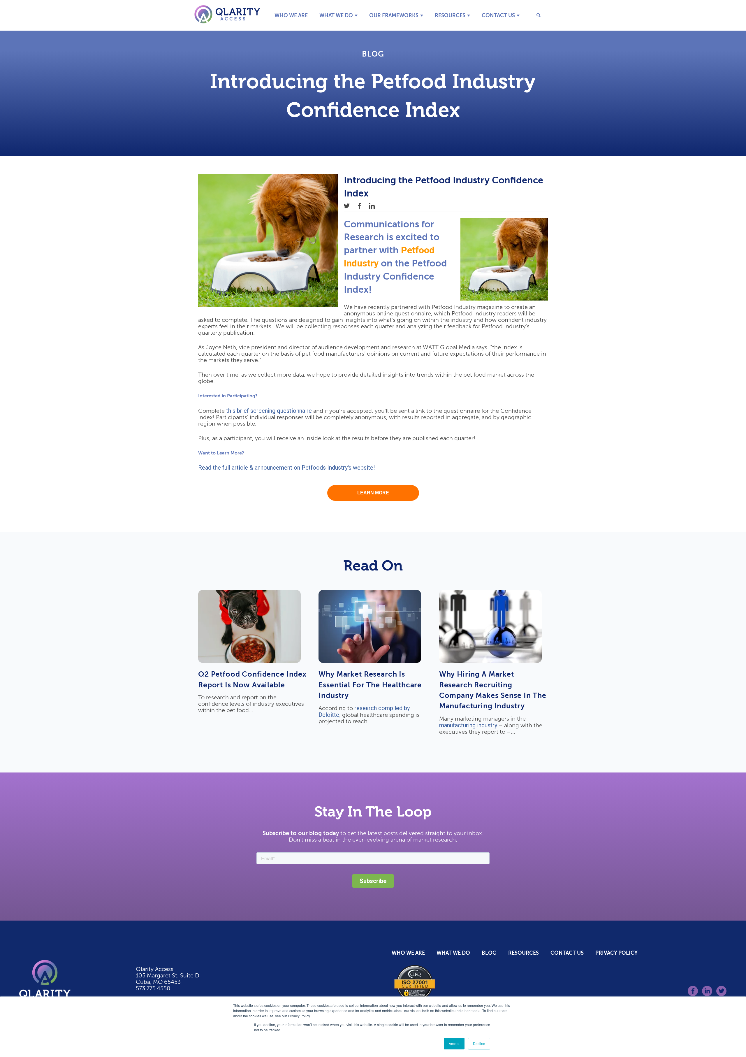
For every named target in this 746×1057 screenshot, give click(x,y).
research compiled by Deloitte (364, 711)
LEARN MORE (373, 492)
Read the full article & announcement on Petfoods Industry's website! (286, 467)
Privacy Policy (616, 953)
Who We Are (291, 15)
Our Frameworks (393, 15)
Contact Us (498, 15)
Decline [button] (479, 1043)
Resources (450, 15)
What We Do (336, 15)
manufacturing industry (468, 725)
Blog (373, 54)
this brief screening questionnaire (269, 410)
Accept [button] (454, 1043)
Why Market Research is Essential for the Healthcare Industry (370, 685)
